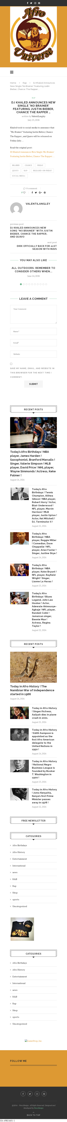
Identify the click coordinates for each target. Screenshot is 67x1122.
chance (28, 165)
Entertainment (19, 858)
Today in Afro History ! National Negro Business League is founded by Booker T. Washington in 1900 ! (44, 769)
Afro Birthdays (19, 845)
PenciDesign (38, 1108)
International (19, 865)
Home (13, 83)
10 (46, 284)
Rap (25, 83)
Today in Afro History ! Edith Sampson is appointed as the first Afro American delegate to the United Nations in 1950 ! (44, 739)
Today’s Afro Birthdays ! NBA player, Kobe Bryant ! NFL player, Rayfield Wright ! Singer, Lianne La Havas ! (44, 573)
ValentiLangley (38, 116)
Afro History (18, 852)
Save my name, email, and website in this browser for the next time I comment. (32, 372)
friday (40, 165)
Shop (15, 892)
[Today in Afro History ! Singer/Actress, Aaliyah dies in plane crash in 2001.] (19, 713)
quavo (15, 170)
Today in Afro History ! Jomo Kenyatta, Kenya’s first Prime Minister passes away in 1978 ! (44, 796)
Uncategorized (19, 906)
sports (15, 899)
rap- (26, 170)
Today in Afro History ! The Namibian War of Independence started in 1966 (32, 690)
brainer (15, 165)
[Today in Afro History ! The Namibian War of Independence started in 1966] (33, 667)
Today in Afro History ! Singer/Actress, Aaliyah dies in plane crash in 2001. (44, 713)
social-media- (19, 176)
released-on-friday (42, 170)
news (14, 872)
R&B (14, 879)
